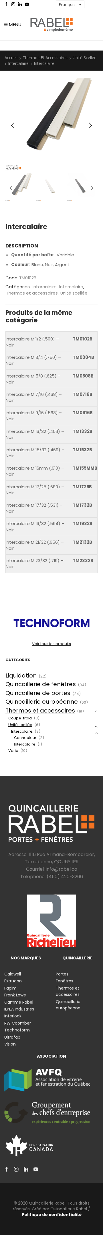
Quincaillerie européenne (41, 702)
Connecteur (25, 737)
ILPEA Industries (19, 1009)
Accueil (11, 57)
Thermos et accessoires (45, 57)
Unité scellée (84, 57)
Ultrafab (12, 1037)
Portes (62, 974)
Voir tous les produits (51, 643)
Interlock (12, 1016)
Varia (13, 750)
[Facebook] (6, 4)
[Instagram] (13, 4)
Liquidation (21, 675)
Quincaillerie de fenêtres (40, 684)
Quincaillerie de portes (37, 693)
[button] (12, 126)
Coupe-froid (20, 718)
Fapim (10, 988)
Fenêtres (64, 981)
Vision (10, 1044)
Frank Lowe (15, 995)
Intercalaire (18, 63)
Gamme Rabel (18, 1002)
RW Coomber (17, 1023)
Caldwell (12, 974)
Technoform (17, 1030)
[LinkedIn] (20, 4)
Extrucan (13, 981)
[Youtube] (27, 4)
